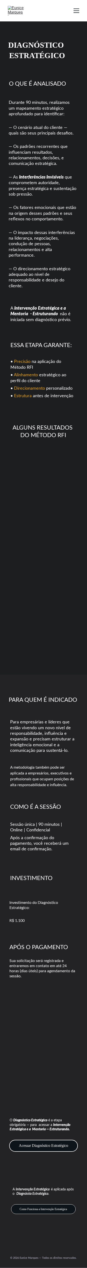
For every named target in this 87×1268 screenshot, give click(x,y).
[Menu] (76, 11)
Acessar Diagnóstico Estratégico (43, 1145)
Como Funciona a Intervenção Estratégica (43, 1209)
